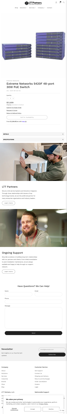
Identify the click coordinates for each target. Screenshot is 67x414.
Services (32, 7)
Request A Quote (12, 110)
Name (6, 291)
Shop (16, 7)
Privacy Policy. (43, 404)
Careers (37, 384)
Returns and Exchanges (42, 379)
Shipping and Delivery (41, 376)
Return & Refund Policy (14, 113)
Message (7, 306)
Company (41, 7)
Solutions (23, 7)
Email (36, 291)
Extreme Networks (13, 81)
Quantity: (9, 95)
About (3, 370)
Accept (32, 409)
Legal (36, 387)
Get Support (39, 370)
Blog (2, 387)
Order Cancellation (41, 381)
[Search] (64, 2)
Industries (4, 379)
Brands (3, 381)
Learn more (8, 203)
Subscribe (52, 354)
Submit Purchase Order (14, 107)
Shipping (9, 104)
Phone (7, 298)
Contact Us (38, 373)
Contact (49, 7)
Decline (51, 409)
